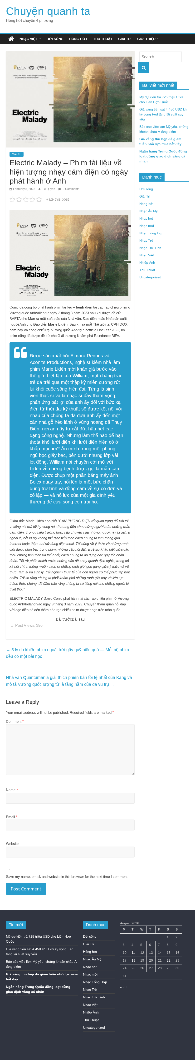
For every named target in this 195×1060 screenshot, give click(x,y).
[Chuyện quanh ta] (11, 39)
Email (11, 817)
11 (133, 952)
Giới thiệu (146, 39)
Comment (15, 721)
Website (12, 844)
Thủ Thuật (102, 39)
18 (133, 960)
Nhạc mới (146, 226)
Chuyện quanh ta (48, 11)
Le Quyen (49, 189)
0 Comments (70, 189)
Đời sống (55, 39)
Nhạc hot (146, 218)
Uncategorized (150, 277)
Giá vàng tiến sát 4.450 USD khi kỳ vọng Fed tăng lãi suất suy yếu (163, 114)
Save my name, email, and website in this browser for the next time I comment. (67, 877)
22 (169, 960)
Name (12, 790)
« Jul (123, 987)
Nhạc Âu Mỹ (148, 211)
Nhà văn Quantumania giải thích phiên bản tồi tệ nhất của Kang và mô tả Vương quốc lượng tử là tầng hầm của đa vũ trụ (69, 681)
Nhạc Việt (28, 39)
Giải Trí (125, 39)
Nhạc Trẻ (146, 240)
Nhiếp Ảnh (147, 262)
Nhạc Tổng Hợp (151, 233)
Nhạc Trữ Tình (150, 248)
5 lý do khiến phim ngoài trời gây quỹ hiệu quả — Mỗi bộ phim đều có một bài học (67, 653)
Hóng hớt (78, 39)
